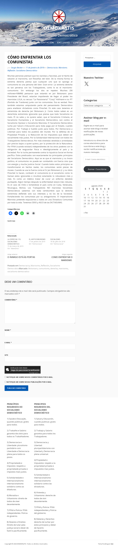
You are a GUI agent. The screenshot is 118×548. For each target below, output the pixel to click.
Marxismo (63, 67)
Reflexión (11, 70)
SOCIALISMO (55, 239)
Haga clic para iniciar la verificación (25, 370)
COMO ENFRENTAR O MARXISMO (62, 257)
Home (8, 42)
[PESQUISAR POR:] (97, 58)
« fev (86, 212)
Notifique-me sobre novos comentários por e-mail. (30, 377)
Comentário (11, 300)
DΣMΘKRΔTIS (59, 28)
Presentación (45, 42)
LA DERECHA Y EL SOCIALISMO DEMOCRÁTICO (14, 241)
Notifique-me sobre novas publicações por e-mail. (29, 382)
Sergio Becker (17, 67)
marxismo (63, 268)
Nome (8, 330)
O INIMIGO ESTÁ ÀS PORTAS (21, 255)
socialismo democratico (18, 271)
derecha (54, 268)
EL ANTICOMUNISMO (37, 239)
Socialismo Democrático (26, 70)
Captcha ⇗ (34, 373)
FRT (112, 544)
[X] (86, 84)
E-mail (8, 342)
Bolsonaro (33, 268)
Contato (78, 42)
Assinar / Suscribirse (97, 169)
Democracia (52, 67)
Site (6, 355)
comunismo (44, 268)
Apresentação (24, 42)
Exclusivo (63, 42)
